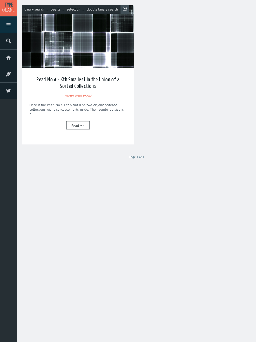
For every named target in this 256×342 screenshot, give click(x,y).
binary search (34, 9)
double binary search (102, 9)
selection (73, 9)
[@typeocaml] (8, 91)
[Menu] (8, 25)
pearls (55, 9)
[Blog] (8, 75)
